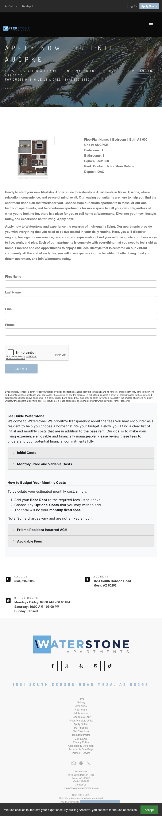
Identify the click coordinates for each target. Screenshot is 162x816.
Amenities (81, 706)
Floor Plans (81, 709)
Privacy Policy (81, 742)
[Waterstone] (81, 644)
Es (135, 6)
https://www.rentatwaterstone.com (81, 787)
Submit (21, 369)
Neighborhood (81, 713)
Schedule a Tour (81, 717)
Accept (149, 810)
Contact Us (81, 738)
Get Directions (81, 731)
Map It (29, 6)
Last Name (13, 292)
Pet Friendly (81, 727)
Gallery (81, 702)
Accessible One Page (81, 749)
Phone (10, 324)
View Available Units (81, 720)
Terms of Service (81, 753)
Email (9, 309)
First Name (13, 276)
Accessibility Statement (81, 745)
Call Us (12, 6)
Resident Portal (81, 734)
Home (9, 88)
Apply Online (81, 724)
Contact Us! (81, 784)
